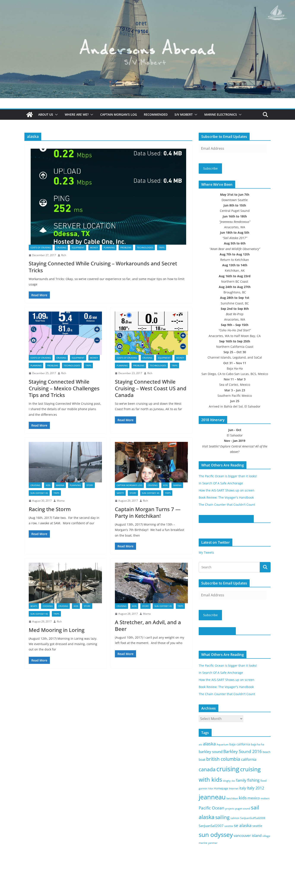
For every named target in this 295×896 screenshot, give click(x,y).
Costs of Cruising (40, 247)
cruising (227, 769)
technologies (145, 247)
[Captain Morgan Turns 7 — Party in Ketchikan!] (151, 462)
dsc (233, 780)
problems (125, 247)
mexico (253, 797)
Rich (63, 255)
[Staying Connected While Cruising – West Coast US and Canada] (151, 333)
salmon (234, 818)
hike (210, 788)
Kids (48, 485)
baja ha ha (257, 744)
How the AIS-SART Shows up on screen (226, 490)
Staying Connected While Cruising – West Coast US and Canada (150, 388)
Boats (33, 606)
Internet (233, 788)
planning (109, 247)
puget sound (242, 808)
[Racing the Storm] (65, 462)
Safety (120, 492)
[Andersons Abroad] (147, 3)
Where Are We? (77, 114)
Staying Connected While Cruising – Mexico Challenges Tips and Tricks (64, 388)
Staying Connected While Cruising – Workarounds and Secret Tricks (103, 267)
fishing (253, 780)
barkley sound (210, 751)
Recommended (156, 114)
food (263, 781)
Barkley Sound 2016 (242, 751)
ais (200, 744)
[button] (55, 115)
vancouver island (248, 835)
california (248, 759)
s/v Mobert (183, 114)
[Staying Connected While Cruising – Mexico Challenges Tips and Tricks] (65, 333)
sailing (222, 817)
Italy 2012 (255, 787)
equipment (78, 247)
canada (207, 769)
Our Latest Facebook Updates (226, 518)
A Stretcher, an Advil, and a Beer (148, 625)
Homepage (221, 788)
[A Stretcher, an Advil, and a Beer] (151, 583)
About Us (45, 114)
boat (202, 759)
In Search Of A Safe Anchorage (221, 483)
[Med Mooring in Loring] (65, 583)
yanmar (212, 842)
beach (266, 752)
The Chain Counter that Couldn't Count (227, 504)
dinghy (227, 780)
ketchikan (232, 798)
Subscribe (210, 168)
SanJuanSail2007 (211, 826)
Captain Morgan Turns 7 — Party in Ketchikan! (148, 512)
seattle (257, 826)
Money (94, 247)
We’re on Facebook (217, 631)
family (241, 780)
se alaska (243, 825)
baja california (239, 744)
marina (60, 485)
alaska (209, 744)
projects (229, 808)
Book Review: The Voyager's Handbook (226, 497)
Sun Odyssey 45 (39, 492)
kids (243, 798)
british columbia (223, 759)
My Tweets (206, 552)
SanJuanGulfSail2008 (252, 818)
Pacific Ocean (211, 808)
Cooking (48, 606)
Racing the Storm (50, 509)
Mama (61, 500)
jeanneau (212, 797)
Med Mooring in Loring (56, 629)
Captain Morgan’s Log (118, 114)
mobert (265, 798)
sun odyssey (216, 835)
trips (161, 247)
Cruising (61, 247)
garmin (203, 788)
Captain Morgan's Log (129, 485)
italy (242, 788)
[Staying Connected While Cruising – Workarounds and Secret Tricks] (108, 197)
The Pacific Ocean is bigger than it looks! (228, 476)
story (89, 485)
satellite (228, 826)
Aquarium (222, 744)
